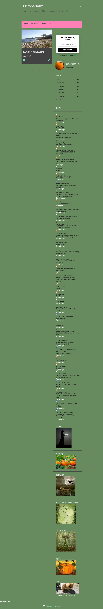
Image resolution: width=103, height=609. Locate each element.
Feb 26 (61, 86)
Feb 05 (61, 93)
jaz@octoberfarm (73, 64)
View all (26, 26)
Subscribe (67, 49)
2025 (57, 79)
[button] (49, 60)
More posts (37, 70)
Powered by (63, 55)
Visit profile (70, 67)
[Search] (80, 6)
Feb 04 (61, 96)
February (60, 82)
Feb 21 (61, 89)
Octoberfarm (33, 6)
